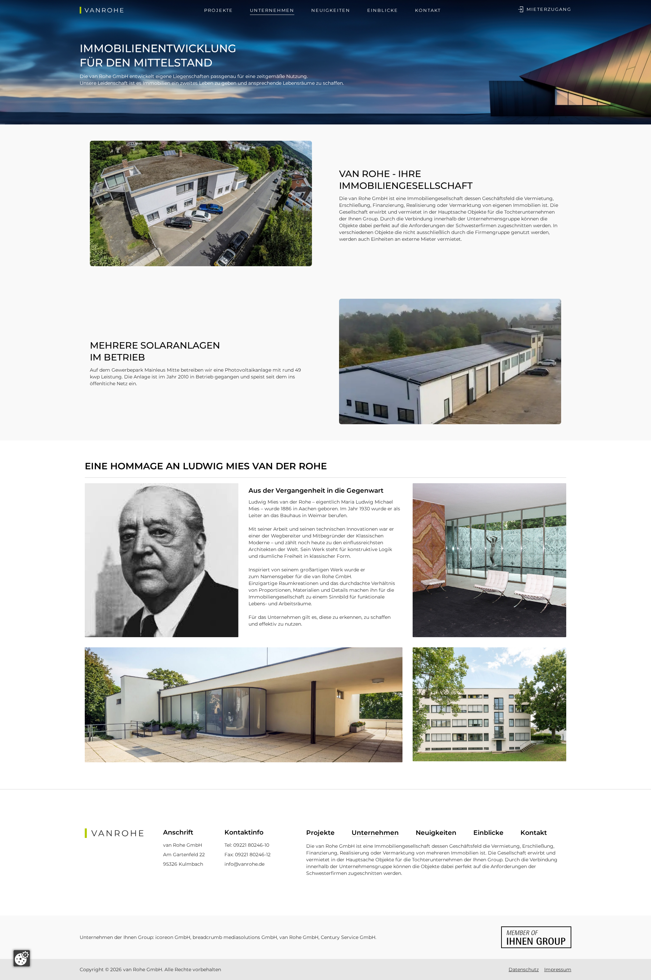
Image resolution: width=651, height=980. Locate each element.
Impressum (557, 969)
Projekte (218, 10)
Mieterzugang (549, 9)
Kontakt (428, 10)
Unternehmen (272, 10)
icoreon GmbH (172, 937)
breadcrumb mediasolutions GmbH (235, 937)
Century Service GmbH (348, 937)
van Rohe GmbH (298, 937)
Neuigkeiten (330, 10)
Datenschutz (524, 969)
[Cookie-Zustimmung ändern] (22, 958)
